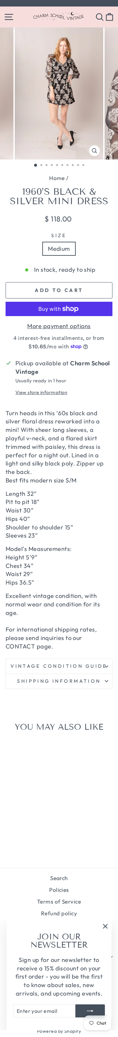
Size (59, 235)
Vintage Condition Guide (59, 666)
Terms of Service (59, 901)
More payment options (58, 326)
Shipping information (59, 681)
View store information (41, 392)
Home (57, 178)
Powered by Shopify (59, 1031)
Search (59, 878)
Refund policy (59, 913)
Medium (59, 248)
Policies (59, 889)
